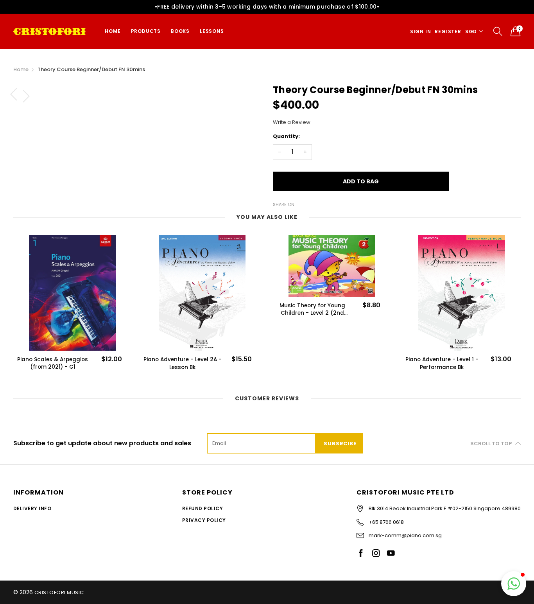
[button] (513, 583)
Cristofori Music (59, 592)
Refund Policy (202, 508)
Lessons (212, 31)
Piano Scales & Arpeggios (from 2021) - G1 (52, 363)
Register (448, 31)
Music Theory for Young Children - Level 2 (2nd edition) (312, 309)
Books (180, 31)
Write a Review (291, 122)
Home (112, 31)
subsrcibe (340, 443)
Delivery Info (32, 508)
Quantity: (286, 136)
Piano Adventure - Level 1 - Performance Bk (441, 363)
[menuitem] (112, 31)
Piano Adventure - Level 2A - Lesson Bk (182, 363)
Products (146, 31)
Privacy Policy (204, 520)
